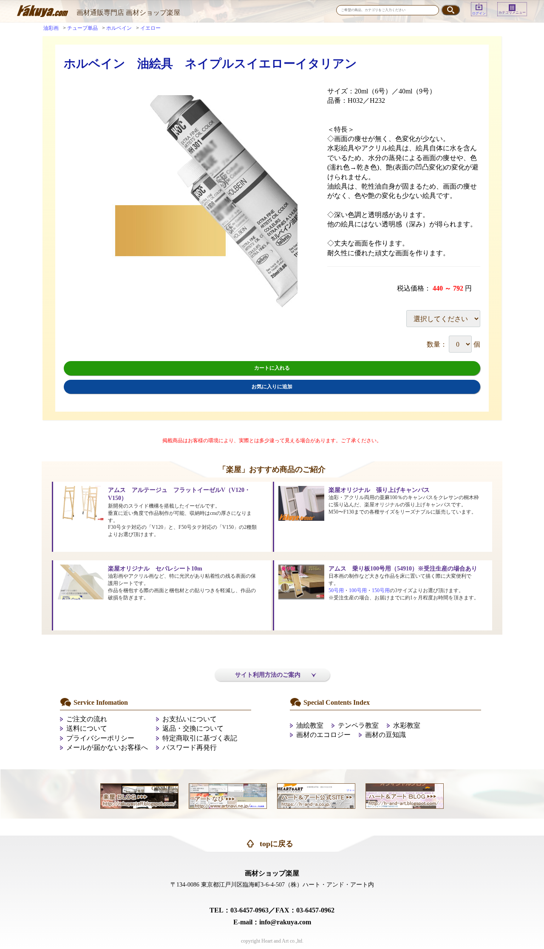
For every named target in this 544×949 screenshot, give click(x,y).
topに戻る (276, 843)
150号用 (381, 590)
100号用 (358, 590)
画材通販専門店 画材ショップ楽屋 (128, 12)
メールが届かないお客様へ (107, 747)
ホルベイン (119, 28)
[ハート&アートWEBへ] (316, 795)
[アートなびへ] (228, 795)
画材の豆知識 (385, 734)
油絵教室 (309, 725)
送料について (86, 728)
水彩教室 (406, 725)
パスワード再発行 (189, 747)
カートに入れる (272, 368)
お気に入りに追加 (272, 387)
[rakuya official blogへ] (139, 795)
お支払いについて (189, 719)
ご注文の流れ (86, 719)
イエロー (150, 28)
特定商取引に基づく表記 (199, 738)
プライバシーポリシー (100, 738)
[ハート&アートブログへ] (405, 795)
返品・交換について (193, 728)
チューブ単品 (82, 28)
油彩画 (51, 28)
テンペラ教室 (358, 725)
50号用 (336, 590)
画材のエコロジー (323, 734)
